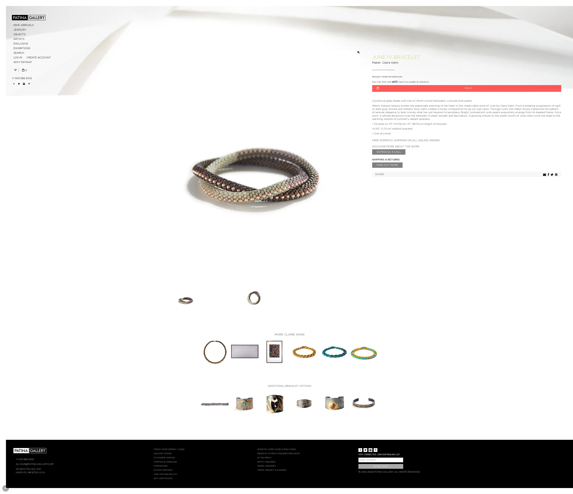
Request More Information (387, 77)
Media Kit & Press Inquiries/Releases (278, 453)
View (215, 352)
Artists (18, 39)
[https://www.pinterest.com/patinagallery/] (29, 84)
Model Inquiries (266, 466)
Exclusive (20, 43)
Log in (17, 57)
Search (18, 53)
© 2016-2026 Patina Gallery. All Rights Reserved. (389, 472)
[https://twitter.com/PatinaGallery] (19, 84)
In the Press (264, 458)
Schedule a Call (389, 151)
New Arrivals (23, 25)
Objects (19, 34)
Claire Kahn (390, 62)
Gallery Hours (163, 453)
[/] (29, 17)
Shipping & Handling (165, 462)
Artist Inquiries (266, 462)
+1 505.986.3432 (22, 78)
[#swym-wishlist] (15, 70)
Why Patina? (22, 62)
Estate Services (163, 470)
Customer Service (164, 458)
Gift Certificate (163, 478)
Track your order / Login (169, 449)
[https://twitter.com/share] (552, 174)
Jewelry (19, 29)
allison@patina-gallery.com (34, 464)
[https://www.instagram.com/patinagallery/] (24, 84)
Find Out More (387, 165)
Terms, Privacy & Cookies (272, 470)
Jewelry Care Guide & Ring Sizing (276, 449)
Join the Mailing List (165, 474)
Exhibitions (21, 48)
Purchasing (161, 466)
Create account (39, 57)
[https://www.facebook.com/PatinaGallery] (14, 84)
